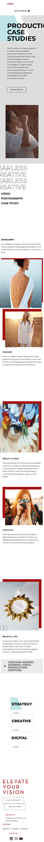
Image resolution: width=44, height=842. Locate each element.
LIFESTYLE (8, 530)
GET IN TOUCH (21, 11)
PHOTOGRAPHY (12, 198)
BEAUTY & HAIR (11, 458)
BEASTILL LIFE (10, 636)
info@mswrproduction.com (16, 818)
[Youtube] (21, 838)
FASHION (7, 352)
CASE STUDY (10, 203)
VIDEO (5, 193)
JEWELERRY (7, 239)
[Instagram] (16, 838)
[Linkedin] (11, 838)
